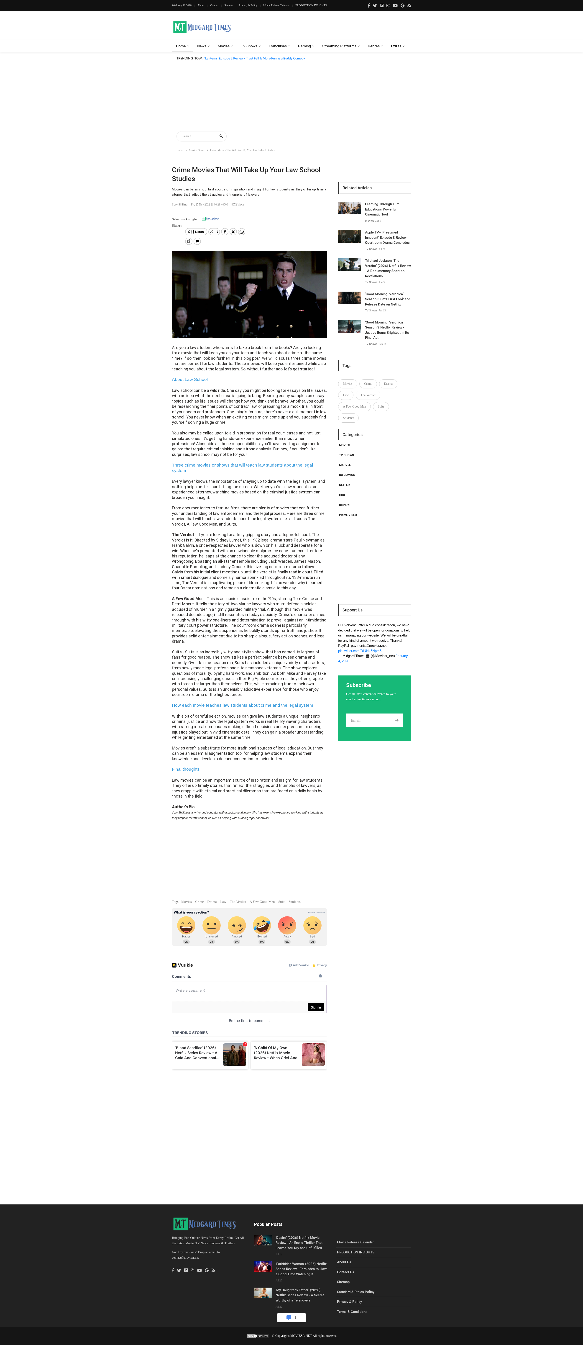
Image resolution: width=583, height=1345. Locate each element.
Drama (212, 902)
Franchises (278, 46)
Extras (396, 46)
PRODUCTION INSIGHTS (311, 5)
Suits (281, 902)
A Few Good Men (262, 902)
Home (181, 46)
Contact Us (345, 1272)
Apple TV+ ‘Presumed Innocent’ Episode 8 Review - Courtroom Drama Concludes (387, 237)
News (201, 46)
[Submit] (397, 720)
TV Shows (249, 46)
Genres (374, 46)
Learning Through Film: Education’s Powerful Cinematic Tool (382, 209)
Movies (224, 46)
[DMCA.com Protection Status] (257, 1335)
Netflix (344, 485)
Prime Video (348, 515)
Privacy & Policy (248, 5)
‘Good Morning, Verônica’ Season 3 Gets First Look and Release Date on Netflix (387, 299)
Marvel (345, 465)
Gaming (304, 46)
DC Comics (347, 475)
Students (295, 902)
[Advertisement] (291, 96)
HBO (342, 495)
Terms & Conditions (352, 1312)
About (200, 5)
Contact (214, 5)
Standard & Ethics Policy (355, 1292)
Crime (199, 902)
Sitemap (228, 5)
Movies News (196, 150)
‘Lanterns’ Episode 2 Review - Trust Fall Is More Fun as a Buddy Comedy (255, 58)
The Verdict (238, 902)
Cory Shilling (180, 204)
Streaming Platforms (339, 46)
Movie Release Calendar (276, 5)
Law (223, 902)
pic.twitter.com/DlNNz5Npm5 (359, 651)
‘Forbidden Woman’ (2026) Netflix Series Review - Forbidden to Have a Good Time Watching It (301, 1269)
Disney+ (345, 505)
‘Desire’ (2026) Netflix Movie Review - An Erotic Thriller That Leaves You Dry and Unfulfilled (299, 1243)
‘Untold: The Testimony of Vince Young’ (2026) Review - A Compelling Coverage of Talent (267, 64)
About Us (344, 1262)
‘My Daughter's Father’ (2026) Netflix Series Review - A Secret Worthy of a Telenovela (300, 1295)
